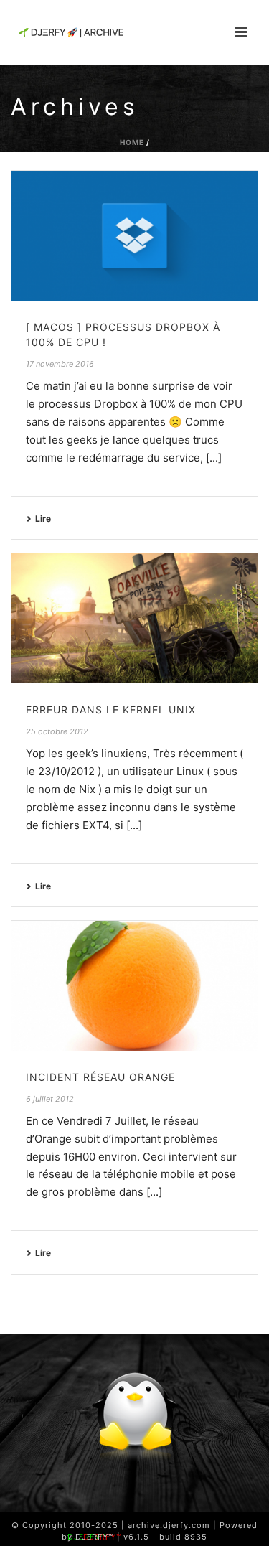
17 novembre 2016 (60, 364)
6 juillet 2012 (50, 1099)
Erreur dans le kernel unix (111, 709)
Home (132, 142)
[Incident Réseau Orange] (134, 986)
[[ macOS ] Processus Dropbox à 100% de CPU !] (134, 236)
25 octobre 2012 (57, 731)
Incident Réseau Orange (100, 1077)
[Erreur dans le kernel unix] (134, 618)
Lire (43, 518)
